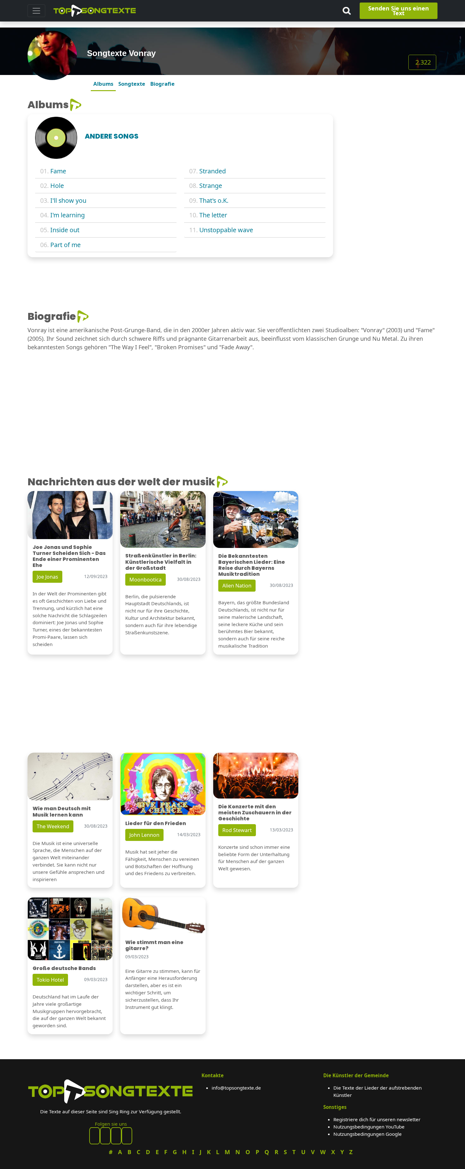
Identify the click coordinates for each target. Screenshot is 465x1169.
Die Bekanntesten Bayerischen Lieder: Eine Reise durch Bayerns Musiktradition (251, 565)
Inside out (64, 230)
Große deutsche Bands (64, 968)
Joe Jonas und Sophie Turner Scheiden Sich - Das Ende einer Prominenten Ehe (69, 556)
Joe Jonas (47, 576)
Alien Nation (236, 585)
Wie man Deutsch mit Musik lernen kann (62, 811)
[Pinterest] (105, 1135)
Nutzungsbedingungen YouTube (369, 1126)
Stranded (212, 171)
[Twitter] (126, 1135)
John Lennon (144, 834)
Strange (210, 185)
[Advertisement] (389, 138)
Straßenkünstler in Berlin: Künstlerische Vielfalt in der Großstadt (160, 561)
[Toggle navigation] (36, 10)
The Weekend (53, 826)
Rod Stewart (237, 830)
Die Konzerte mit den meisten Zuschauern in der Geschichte (255, 812)
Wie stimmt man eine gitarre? (154, 945)
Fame (58, 171)
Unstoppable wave (226, 230)
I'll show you (68, 200)
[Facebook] (94, 1135)
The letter (213, 215)
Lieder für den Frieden (155, 823)
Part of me (65, 244)
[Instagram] (116, 1135)
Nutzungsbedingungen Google (367, 1134)
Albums (103, 83)
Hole (57, 185)
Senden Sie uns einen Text (398, 10)
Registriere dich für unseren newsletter (376, 1119)
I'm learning (67, 215)
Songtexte (131, 83)
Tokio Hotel (50, 979)
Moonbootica (145, 579)
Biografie (162, 83)
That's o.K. (213, 200)
